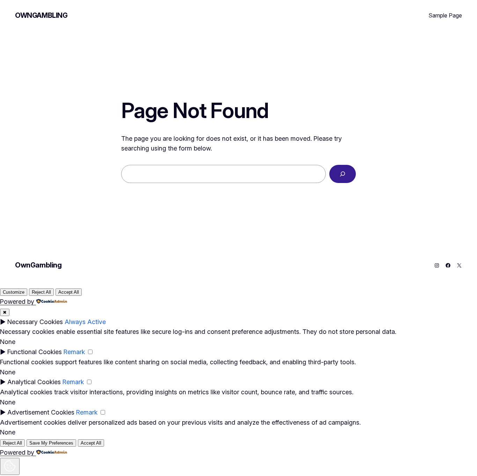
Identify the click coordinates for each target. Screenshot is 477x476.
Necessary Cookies (35, 321)
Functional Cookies (34, 352)
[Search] (342, 174)
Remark (74, 352)
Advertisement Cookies (40, 412)
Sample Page (445, 15)
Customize (13, 292)
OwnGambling (41, 15)
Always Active (85, 321)
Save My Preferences (51, 443)
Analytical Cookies (34, 382)
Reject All (41, 292)
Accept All (68, 292)
